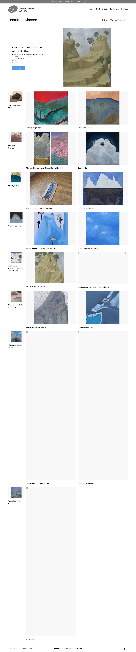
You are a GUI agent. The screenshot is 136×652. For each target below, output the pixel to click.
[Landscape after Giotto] (51, 267)
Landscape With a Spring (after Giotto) (93, 287)
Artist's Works (109, 20)
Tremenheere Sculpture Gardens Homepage (68, 2)
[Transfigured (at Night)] (16, 492)
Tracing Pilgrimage (33, 128)
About (97, 9)
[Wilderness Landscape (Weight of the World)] (16, 257)
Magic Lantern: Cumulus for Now (39, 208)
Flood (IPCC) (13, 186)
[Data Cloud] (51, 561)
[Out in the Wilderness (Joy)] (103, 405)
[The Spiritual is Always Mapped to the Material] (51, 148)
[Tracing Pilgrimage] (51, 108)
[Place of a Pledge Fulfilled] (51, 307)
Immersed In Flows (85, 327)
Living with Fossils (85, 128)
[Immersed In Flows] (103, 307)
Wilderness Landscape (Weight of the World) (16, 268)
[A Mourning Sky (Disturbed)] (103, 228)
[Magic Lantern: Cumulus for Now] (51, 188)
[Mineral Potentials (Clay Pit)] (16, 296)
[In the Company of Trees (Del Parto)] (51, 228)
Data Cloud (30, 639)
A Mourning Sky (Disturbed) (89, 248)
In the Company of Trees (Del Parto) (40, 248)
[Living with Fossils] (103, 108)
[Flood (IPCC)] (16, 177)
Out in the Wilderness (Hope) (37, 483)
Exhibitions (114, 9)
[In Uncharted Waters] (103, 188)
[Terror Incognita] (16, 217)
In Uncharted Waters (86, 208)
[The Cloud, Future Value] (16, 96)
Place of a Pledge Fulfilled (36, 327)
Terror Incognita (14, 226)
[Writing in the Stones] (16, 137)
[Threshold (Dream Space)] (16, 336)
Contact (124, 9)
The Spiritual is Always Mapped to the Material (44, 168)
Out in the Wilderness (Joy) (88, 483)
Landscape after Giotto (35, 286)
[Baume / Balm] (103, 148)
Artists (105, 9)
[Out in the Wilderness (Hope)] (51, 405)
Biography (123, 20)
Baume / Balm (83, 168)
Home (90, 9)
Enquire (19, 68)
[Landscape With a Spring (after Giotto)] (103, 268)
